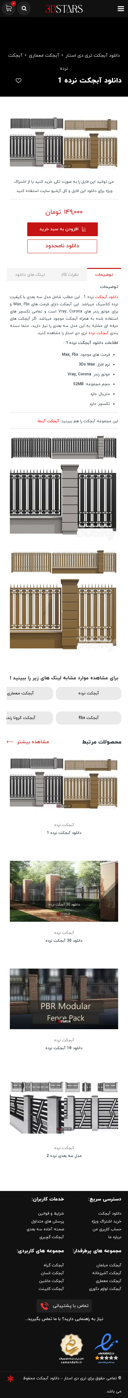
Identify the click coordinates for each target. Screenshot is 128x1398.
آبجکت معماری (44, 55)
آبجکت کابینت (51, 1289)
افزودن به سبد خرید (58, 229)
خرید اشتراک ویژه (106, 1221)
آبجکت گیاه (54, 1265)
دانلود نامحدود (62, 246)
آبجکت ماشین (51, 1281)
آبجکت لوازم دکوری (105, 1289)
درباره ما (114, 1237)
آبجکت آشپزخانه (106, 1273)
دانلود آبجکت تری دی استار (93, 55)
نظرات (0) (70, 275)
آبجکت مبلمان (108, 1265)
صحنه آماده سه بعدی (45, 1229)
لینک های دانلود (30, 275)
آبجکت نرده (99, 333)
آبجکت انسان (52, 1273)
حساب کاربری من (107, 1229)
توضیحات (104, 275)
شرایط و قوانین (51, 1213)
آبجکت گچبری (51, 1237)
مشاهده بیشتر (33, 742)
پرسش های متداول (47, 1221)
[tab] (104, 274)
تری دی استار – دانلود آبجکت (61, 1378)
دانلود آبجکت (106, 297)
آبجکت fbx (88, 718)
